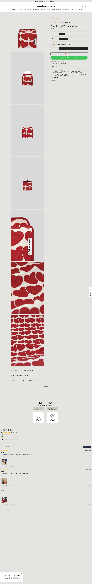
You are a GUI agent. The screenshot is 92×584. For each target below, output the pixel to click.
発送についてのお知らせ (20, 376)
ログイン (61, 63)
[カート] (89, 6)
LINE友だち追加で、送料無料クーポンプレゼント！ (46, 1)
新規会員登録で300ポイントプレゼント (58, 61)
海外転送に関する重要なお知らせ (23, 371)
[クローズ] (22, 573)
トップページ (53, 22)
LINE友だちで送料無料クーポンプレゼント (69, 57)
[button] (13, 9)
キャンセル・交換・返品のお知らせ (24, 381)
